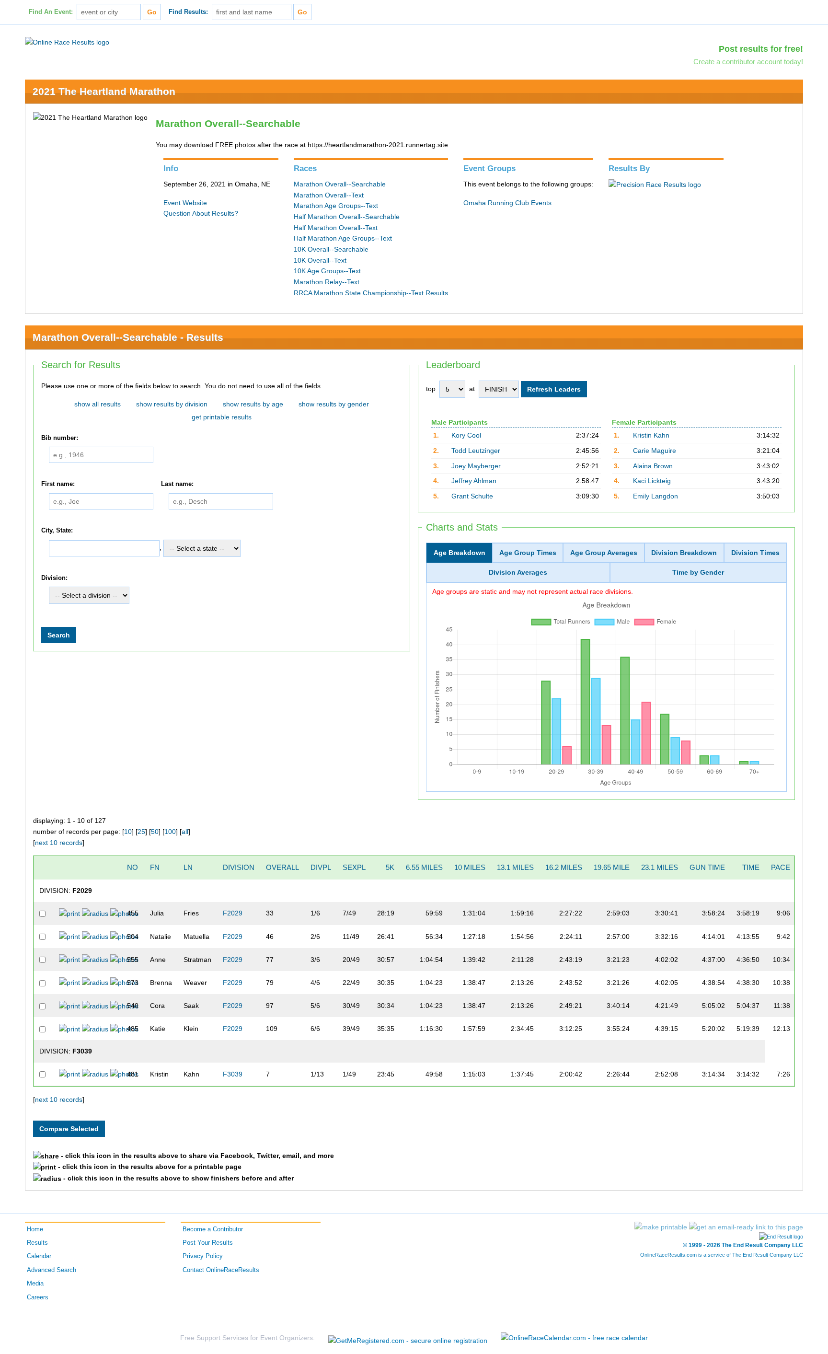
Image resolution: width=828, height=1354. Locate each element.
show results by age (253, 404)
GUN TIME (707, 867)
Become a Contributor (213, 1229)
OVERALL (282, 867)
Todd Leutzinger (475, 450)
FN (155, 867)
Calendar (39, 1256)
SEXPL (354, 867)
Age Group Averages (603, 552)
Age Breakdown (459, 552)
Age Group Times (527, 552)
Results (37, 1242)
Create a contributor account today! (748, 62)
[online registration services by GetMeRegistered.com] (407, 1338)
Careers (37, 1297)
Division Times (755, 552)
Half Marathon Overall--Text (336, 227)
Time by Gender (698, 572)
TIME (750, 867)
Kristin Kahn (651, 435)
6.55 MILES (424, 867)
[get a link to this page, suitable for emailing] (746, 1227)
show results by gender (334, 404)
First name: (58, 484)
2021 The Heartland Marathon (104, 91)
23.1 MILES (659, 867)
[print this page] (660, 1227)
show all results (97, 404)
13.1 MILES (515, 867)
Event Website (185, 203)
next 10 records (58, 842)
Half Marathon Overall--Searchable (347, 216)
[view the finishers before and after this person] (95, 913)
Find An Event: (51, 12)
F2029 (232, 913)
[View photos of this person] (124, 913)
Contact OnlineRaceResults (221, 1270)
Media (35, 1283)
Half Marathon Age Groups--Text (343, 238)
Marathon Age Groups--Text (336, 205)
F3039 (232, 1074)
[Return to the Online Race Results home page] (67, 42)
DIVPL (320, 867)
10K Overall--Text (320, 260)
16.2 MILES (563, 867)
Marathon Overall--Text (329, 195)
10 (128, 831)
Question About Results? (200, 213)
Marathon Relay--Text (326, 282)
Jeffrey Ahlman (473, 481)
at (472, 389)
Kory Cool (466, 435)
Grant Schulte (472, 496)
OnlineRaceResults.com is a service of (721, 1255)
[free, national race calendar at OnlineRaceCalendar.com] (574, 1337)
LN (188, 867)
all (185, 831)
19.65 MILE (612, 867)
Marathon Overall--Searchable (340, 184)
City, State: (57, 530)
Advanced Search (51, 1270)
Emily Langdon (655, 496)
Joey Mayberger (476, 466)
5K (390, 867)
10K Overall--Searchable (331, 249)
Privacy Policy (203, 1256)
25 (141, 831)
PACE (780, 867)
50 (155, 831)
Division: (54, 578)
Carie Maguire (654, 450)
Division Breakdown (684, 552)
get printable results (222, 417)
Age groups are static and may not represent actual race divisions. (532, 591)
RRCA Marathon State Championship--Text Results (371, 293)
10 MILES (469, 867)
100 (170, 831)
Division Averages (518, 572)
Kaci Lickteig (652, 481)
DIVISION (238, 867)
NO (132, 867)
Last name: (177, 484)
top (431, 389)
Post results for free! (761, 49)
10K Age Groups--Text (327, 271)
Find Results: (188, 12)
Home (35, 1229)
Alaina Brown (653, 466)
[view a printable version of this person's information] (69, 913)
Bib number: (59, 438)
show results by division (171, 404)
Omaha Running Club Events (507, 203)
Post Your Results (208, 1242)
